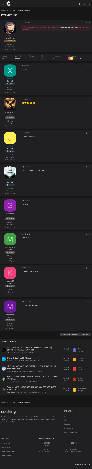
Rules (65, 420)
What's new (5, 443)
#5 (89, 167)
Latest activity (6, 456)
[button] (3, 4)
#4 (89, 133)
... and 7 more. (78, 58)
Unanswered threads (8, 452)
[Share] (86, 23)
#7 (89, 234)
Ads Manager (68, 428)
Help (85, 465)
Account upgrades (70, 432)
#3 (89, 99)
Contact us (79, 465)
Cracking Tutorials (27, 352)
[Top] (89, 464)
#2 (89, 65)
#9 (89, 302)
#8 (89, 268)
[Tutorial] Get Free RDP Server (19, 358)
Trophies (67, 424)
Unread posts (6, 447)
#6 (89, 200)
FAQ (65, 416)
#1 (89, 23)
